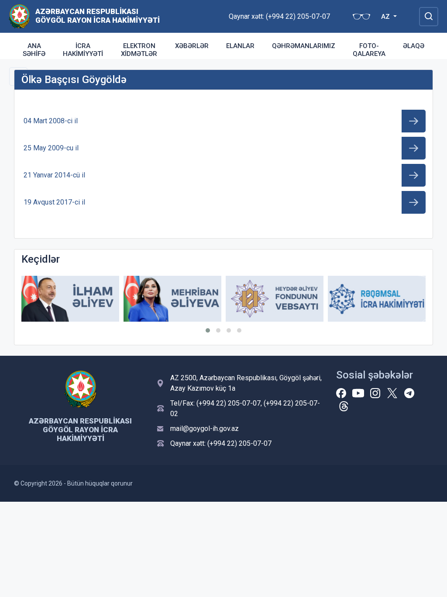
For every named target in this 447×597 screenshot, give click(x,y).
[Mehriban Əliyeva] (172, 299)
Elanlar (240, 46)
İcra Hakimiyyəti (83, 50)
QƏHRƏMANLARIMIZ (303, 46)
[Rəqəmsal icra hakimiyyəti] (377, 299)
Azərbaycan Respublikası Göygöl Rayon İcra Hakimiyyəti (97, 15)
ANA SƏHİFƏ (34, 50)
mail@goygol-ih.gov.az (204, 428)
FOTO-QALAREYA (369, 50)
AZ (386, 17)
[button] (208, 330)
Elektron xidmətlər (139, 50)
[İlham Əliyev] (70, 299)
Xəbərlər (192, 46)
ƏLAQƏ (413, 46)
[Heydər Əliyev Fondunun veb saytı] (274, 299)
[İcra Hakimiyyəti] (19, 16)
